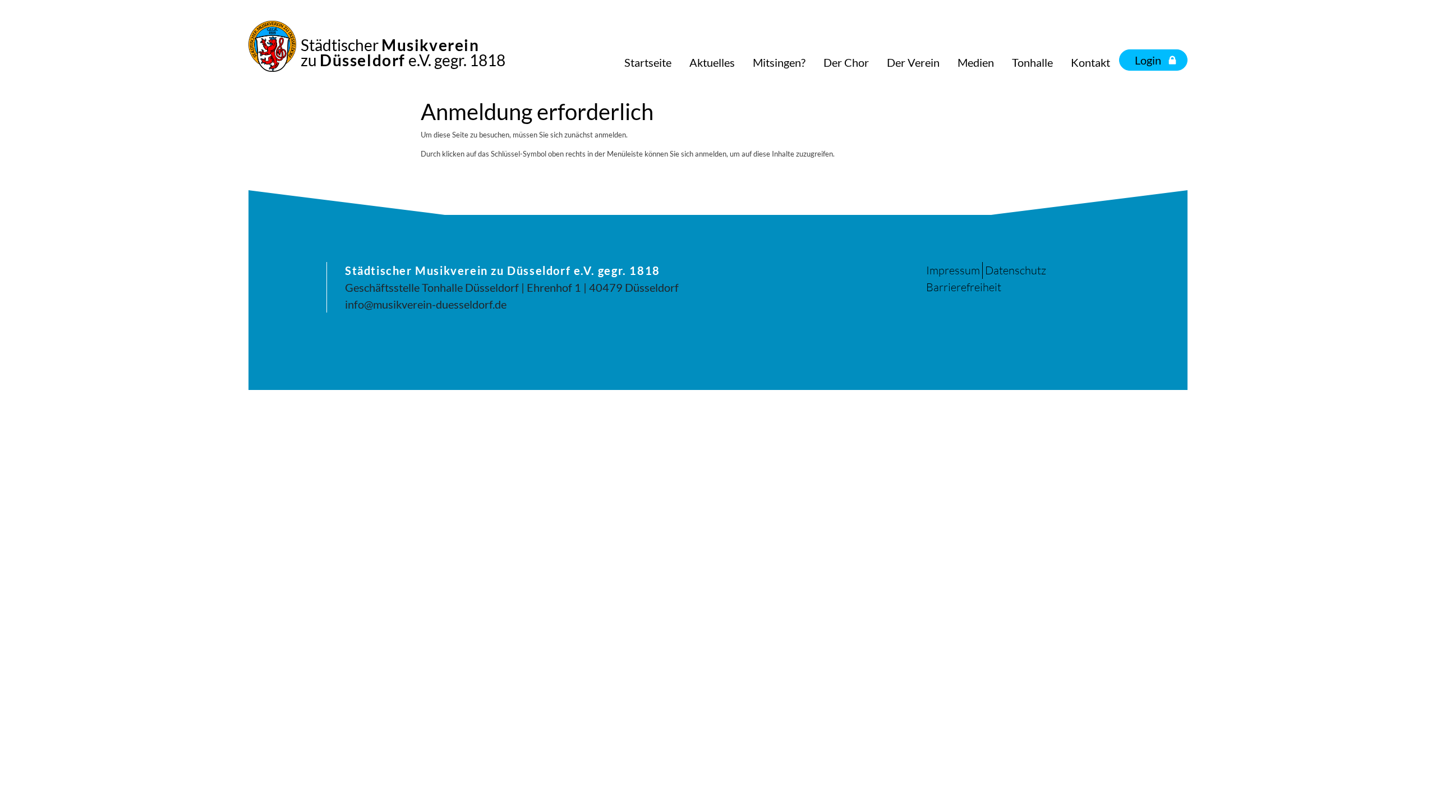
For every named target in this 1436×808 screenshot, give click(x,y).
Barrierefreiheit (963, 287)
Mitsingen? (779, 62)
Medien (976, 62)
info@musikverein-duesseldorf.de (426, 304)
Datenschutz (1015, 270)
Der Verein (913, 62)
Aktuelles (712, 62)
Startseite (647, 62)
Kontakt (1090, 62)
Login (1148, 60)
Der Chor (846, 62)
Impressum (953, 270)
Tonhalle (1032, 62)
